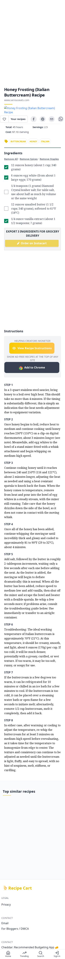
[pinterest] (43, 119)
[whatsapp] (61, 119)
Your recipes (18, 119)
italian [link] (45, 141)
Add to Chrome (34, 367)
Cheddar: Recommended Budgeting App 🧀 (29, 947)
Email (4, 923)
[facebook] (34, 119)
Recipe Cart (20, 888)
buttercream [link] (18, 141)
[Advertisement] (32, 43)
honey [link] (33, 141)
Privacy (6, 904)
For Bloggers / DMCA (15, 929)
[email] (52, 119)
